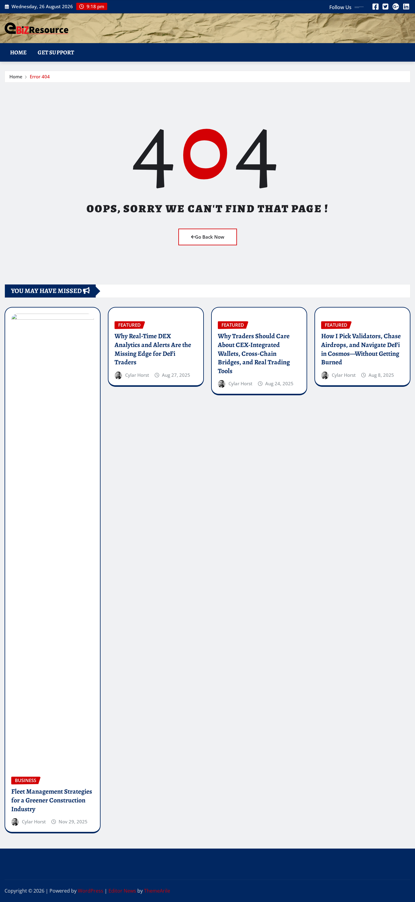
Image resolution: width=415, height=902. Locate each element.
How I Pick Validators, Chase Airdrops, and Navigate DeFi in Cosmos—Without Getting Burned (361, 349)
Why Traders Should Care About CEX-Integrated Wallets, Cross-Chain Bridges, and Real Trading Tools (254, 353)
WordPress (90, 890)
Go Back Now (209, 237)
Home (18, 52)
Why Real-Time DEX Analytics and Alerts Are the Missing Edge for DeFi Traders (153, 349)
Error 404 (40, 76)
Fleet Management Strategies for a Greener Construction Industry (51, 800)
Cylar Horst (34, 822)
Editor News (122, 890)
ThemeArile (157, 890)
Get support (56, 52)
